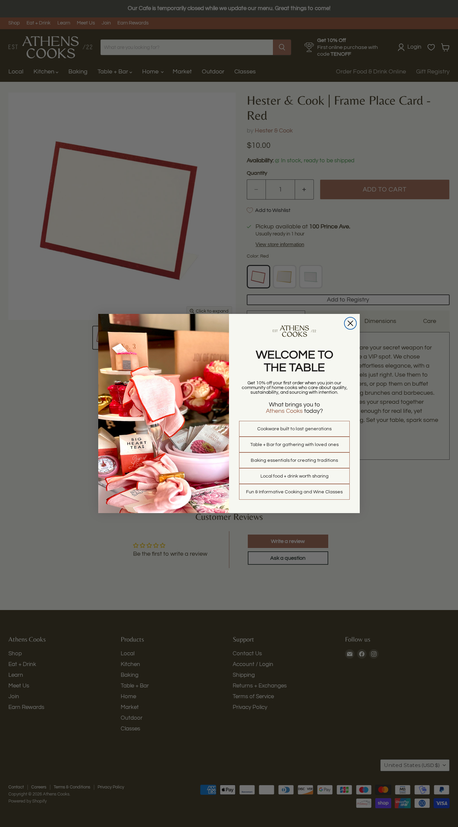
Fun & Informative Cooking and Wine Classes (294, 492)
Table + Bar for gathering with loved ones (294, 444)
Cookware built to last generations (294, 429)
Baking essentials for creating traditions (294, 460)
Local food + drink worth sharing (295, 476)
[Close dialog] (350, 323)
